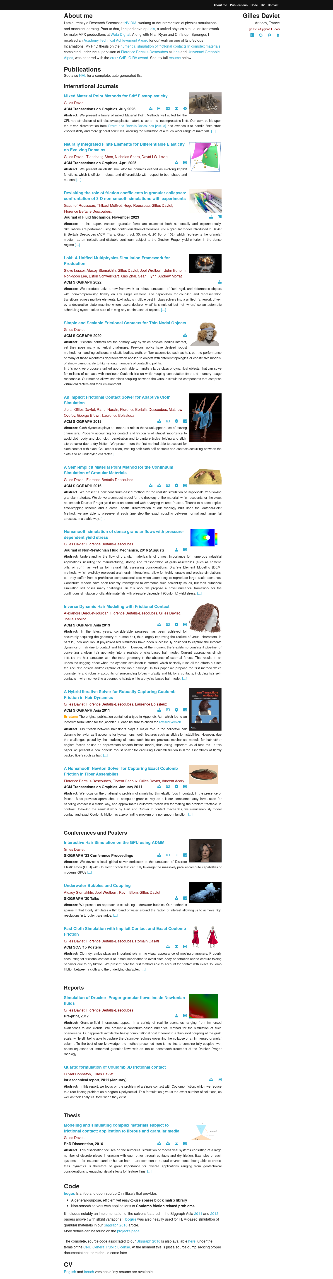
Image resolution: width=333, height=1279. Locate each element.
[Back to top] (278, 35)
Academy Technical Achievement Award (116, 40)
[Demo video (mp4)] (176, 855)
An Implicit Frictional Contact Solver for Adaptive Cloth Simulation (117, 400)
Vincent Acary (173, 780)
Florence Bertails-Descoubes (144, 51)
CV (263, 5)
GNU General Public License (106, 1247)
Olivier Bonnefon (77, 1074)
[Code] (185, 109)
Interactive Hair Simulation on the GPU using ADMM (114, 842)
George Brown (88, 415)
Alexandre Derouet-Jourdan (86, 613)
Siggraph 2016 (116, 1225)
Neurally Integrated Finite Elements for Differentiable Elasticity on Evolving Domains (124, 147)
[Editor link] (220, 217)
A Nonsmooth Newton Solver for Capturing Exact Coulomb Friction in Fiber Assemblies (121, 771)
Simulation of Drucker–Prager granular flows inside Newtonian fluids (124, 1000)
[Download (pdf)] (150, 109)
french (89, 1271)
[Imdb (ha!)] (269, 35)
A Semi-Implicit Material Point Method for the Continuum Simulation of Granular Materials (118, 470)
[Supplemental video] (176, 1144)
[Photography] (261, 35)
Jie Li (68, 409)
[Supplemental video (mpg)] (168, 787)
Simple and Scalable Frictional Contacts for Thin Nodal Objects (125, 323)
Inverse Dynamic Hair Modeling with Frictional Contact (116, 606)
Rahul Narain (107, 409)
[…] (213, 130)
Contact (273, 5)
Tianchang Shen (99, 156)
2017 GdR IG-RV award (129, 57)
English (70, 1271)
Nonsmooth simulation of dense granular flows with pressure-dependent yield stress (124, 534)
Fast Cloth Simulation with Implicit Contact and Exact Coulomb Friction (125, 931)
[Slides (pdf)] (168, 1144)
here (191, 1241)
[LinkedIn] (252, 35)
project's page (128, 1230)
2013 (214, 1213)
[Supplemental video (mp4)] (168, 109)
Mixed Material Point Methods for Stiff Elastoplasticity (116, 96)
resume (175, 57)
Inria (176, 51)
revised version (170, 721)
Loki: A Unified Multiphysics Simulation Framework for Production (117, 260)
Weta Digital (120, 34)
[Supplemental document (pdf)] (159, 486)
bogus (69, 1193)
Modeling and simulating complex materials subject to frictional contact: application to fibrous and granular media (121, 1128)
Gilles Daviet (74, 102)
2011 (198, 1213)
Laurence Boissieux (118, 415)
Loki (151, 28)
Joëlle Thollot (75, 618)
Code (254, 5)
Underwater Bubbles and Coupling (97, 885)
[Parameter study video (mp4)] (176, 109)
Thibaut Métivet (109, 205)
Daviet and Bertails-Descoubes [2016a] (137, 125)
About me (220, 5)
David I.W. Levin (155, 156)
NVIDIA (130, 22)
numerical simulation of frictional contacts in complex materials (170, 46)
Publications (239, 5)
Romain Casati (147, 941)
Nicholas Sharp (127, 156)
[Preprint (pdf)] (176, 550)
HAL (82, 75)
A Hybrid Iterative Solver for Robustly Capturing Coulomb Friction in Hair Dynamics (120, 694)
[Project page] (159, 109)
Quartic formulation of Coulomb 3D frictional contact (115, 1067)
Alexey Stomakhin (101, 270)
